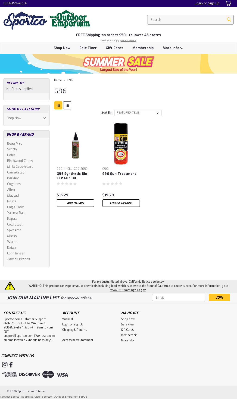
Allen (11, 190)
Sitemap (41, 391)
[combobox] (190, 20)
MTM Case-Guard (20, 166)
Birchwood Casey (20, 161)
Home (58, 80)
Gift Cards (114, 48)
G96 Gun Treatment (119, 174)
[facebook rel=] (11, 365)
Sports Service (30, 397)
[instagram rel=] (5, 365)
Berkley (13, 178)
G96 (70, 80)
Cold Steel (14, 224)
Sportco (47, 397)
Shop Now (62, 48)
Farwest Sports (9, 397)
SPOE (84, 397)
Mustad (13, 195)
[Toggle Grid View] (58, 105)
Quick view (75, 161)
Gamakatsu (16, 172)
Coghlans (14, 184)
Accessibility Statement (77, 340)
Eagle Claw (15, 207)
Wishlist (67, 319)
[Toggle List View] (67, 105)
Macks (12, 236)
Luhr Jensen (16, 253)
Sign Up (213, 3)
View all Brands (18, 259)
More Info (171, 48)
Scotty (12, 149)
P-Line (11, 201)
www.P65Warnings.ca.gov (128, 290)
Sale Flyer (88, 48)
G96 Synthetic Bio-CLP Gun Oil (73, 176)
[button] (118, 64)
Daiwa (11, 247)
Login (199, 3)
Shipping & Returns (74, 330)
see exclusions (128, 40)
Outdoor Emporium (66, 397)
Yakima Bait (16, 213)
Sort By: (106, 112)
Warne (12, 242)
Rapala (12, 219)
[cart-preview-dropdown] (228, 3)
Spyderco (14, 230)
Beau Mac (14, 143)
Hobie (11, 155)
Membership (143, 48)
